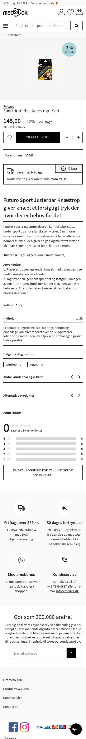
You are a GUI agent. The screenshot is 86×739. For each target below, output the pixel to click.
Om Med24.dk (13, 680)
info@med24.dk (67, 591)
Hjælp (76, 729)
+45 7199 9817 (57, 586)
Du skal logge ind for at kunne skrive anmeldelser (43, 472)
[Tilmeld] (71, 653)
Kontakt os (10, 707)
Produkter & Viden (16, 689)
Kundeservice (12, 698)
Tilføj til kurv (37, 137)
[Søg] (76, 25)
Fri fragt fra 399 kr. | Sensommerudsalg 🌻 (32, 3)
